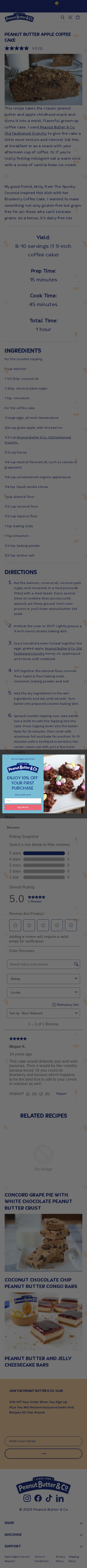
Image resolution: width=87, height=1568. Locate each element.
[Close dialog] (82, 757)
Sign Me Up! (23, 807)
